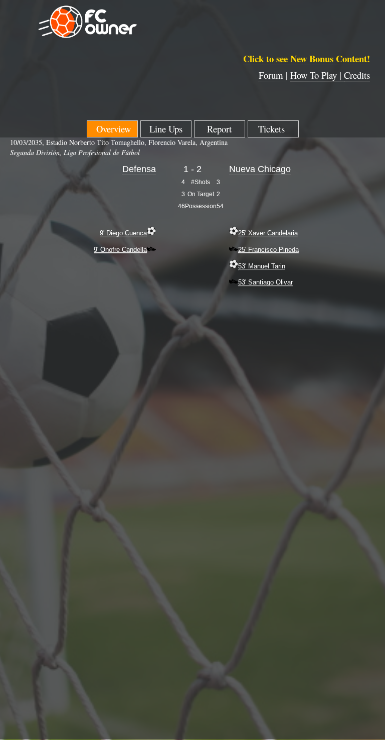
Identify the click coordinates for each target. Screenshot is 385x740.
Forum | (274, 75)
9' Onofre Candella (120, 249)
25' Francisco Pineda (268, 249)
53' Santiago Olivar (265, 282)
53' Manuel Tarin (261, 266)
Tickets (273, 128)
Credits (357, 75)
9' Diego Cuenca (123, 233)
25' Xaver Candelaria (268, 233)
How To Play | (317, 75)
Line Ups (165, 128)
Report (219, 128)
